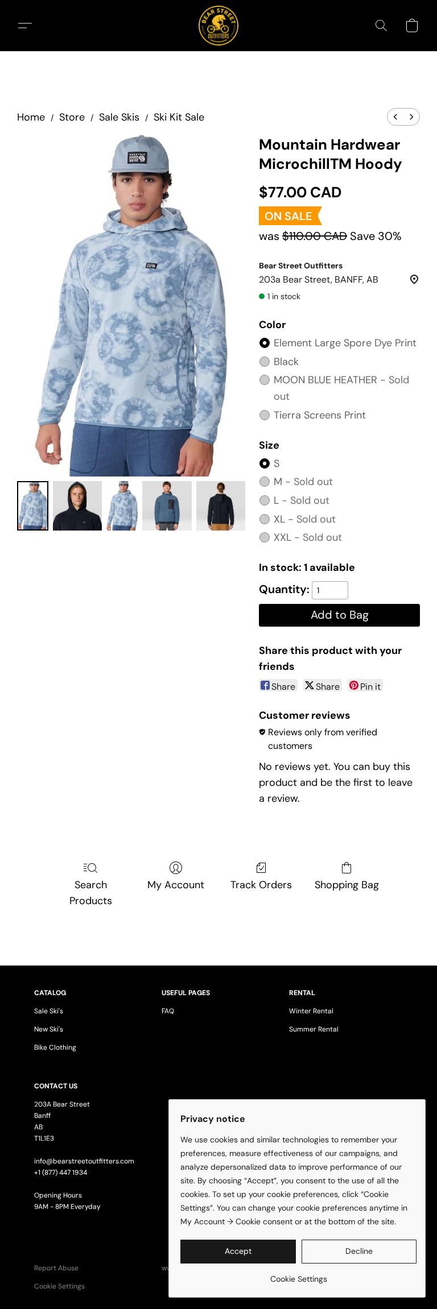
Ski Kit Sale (179, 117)
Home (31, 117)
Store (72, 117)
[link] (298, 1275)
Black (286, 361)
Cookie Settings (59, 1286)
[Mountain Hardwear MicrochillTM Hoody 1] (77, 505)
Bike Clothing (55, 1047)
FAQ (168, 1011)
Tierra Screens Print (320, 415)
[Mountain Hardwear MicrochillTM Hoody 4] (220, 505)
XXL (308, 537)
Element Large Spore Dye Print (345, 343)
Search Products (90, 893)
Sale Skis (119, 117)
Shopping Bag (347, 885)
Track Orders (261, 885)
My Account (175, 885)
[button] (218, 25)
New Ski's (48, 1029)
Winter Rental (311, 1011)
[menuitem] (395, 117)
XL (305, 519)
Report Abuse (56, 1268)
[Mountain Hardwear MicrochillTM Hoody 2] (122, 505)
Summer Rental (314, 1029)
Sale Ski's (48, 1011)
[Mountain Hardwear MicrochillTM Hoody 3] (166, 505)
